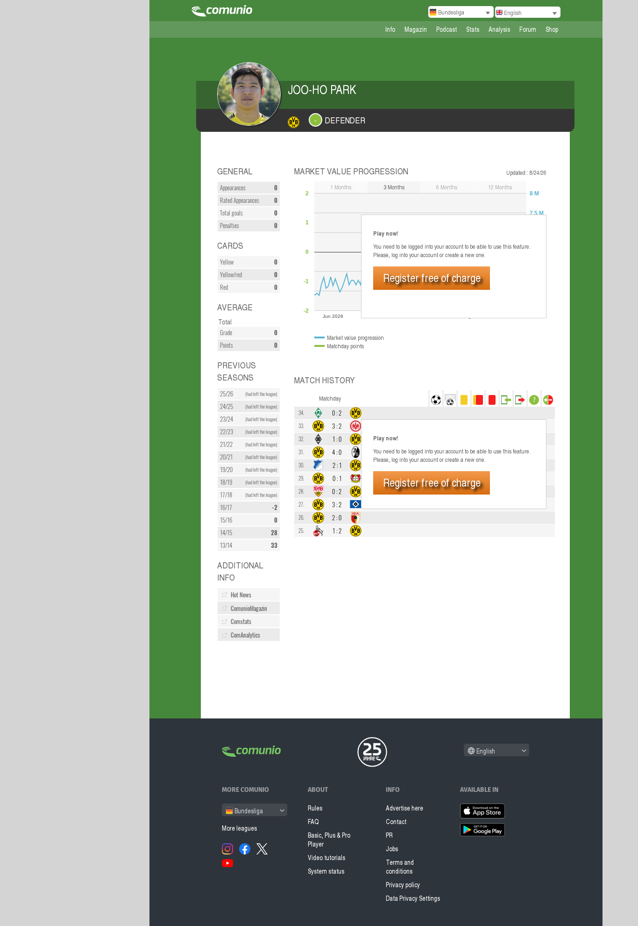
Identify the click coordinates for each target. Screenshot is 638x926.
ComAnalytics (245, 635)
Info (390, 29)
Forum (527, 29)
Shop (552, 29)
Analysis (499, 29)
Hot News (241, 594)
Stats (472, 29)
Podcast (446, 29)
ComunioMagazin (249, 608)
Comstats (241, 621)
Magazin (415, 29)
